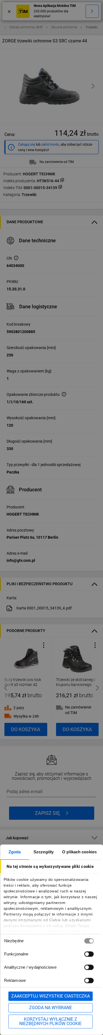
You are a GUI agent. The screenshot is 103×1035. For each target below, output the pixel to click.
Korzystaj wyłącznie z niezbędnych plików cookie (50, 1021)
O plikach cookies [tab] (79, 851)
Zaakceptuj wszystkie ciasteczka (50, 996)
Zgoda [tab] (15, 851)
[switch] (88, 954)
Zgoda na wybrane (50, 1007)
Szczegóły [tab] (44, 851)
